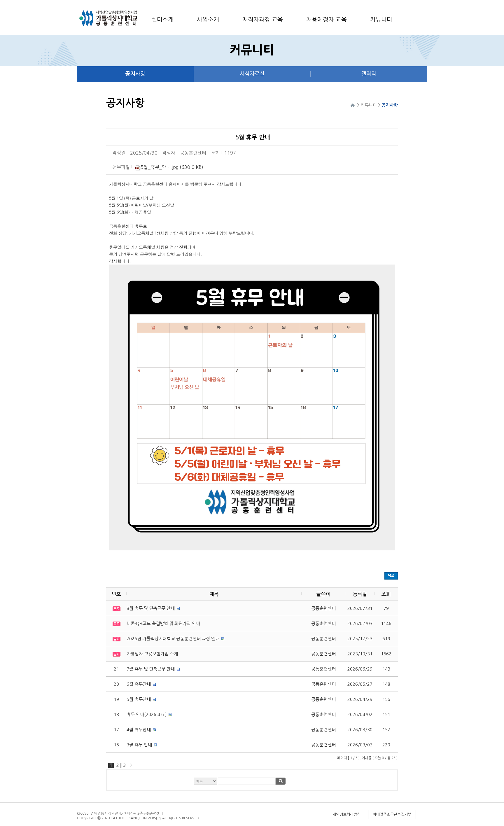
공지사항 (135, 73)
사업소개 (208, 19)
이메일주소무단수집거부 (392, 814)
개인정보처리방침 (346, 814)
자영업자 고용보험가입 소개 (152, 654)
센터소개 (162, 19)
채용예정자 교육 (326, 19)
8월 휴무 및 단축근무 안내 (151, 608)
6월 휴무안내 (139, 684)
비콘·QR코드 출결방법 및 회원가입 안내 (163, 623)
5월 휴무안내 (139, 699)
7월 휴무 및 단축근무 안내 (151, 669)
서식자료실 (252, 73)
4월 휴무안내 (139, 729)
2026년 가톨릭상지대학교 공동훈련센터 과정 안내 (173, 638)
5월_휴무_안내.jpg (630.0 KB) (172, 167)
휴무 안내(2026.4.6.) (147, 714)
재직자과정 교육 (262, 19)
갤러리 (368, 73)
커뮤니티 (381, 19)
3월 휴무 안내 (139, 745)
